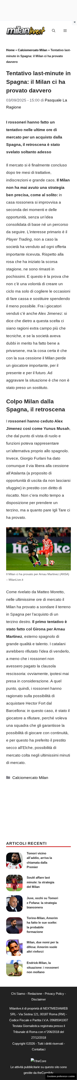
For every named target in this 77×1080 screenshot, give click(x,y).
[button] (53, 31)
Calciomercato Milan (32, 50)
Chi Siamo (18, 993)
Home (10, 50)
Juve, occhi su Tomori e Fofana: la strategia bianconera (42, 902)
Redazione (35, 993)
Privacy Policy (54, 993)
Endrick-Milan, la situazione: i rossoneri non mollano (43, 967)
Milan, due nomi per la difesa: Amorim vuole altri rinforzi (42, 946)
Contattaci (38, 1049)
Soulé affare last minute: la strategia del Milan (40, 882)
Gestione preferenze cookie (61, 1076)
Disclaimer (38, 999)
